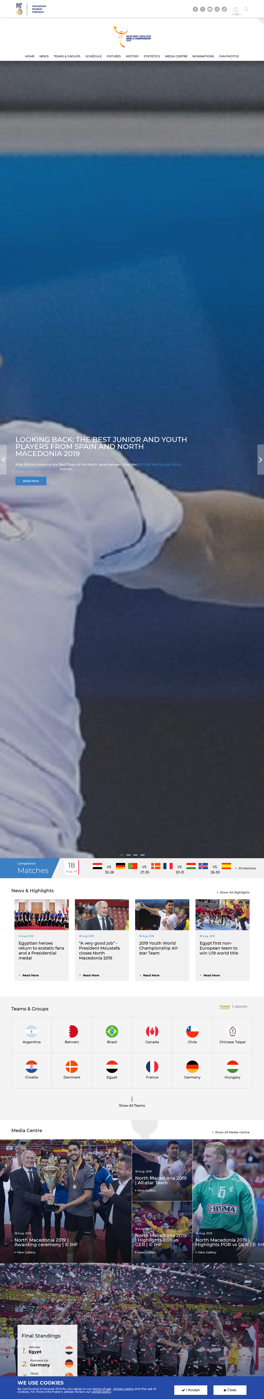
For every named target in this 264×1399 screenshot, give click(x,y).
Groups (240, 1007)
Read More (31, 481)
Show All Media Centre (232, 1132)
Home (29, 56)
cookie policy (101, 1392)
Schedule (93, 56)
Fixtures (114, 56)
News (44, 56)
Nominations (203, 56)
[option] (132, 459)
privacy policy (123, 1389)
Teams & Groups (67, 56)
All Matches (247, 868)
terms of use (102, 1389)
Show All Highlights (235, 892)
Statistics (152, 56)
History (132, 56)
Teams (224, 1006)
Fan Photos (229, 56)
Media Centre (176, 56)
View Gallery (26, 1252)
